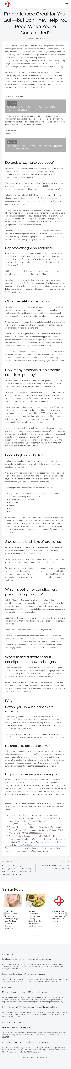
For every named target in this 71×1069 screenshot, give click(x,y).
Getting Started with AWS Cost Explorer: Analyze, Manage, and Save (29, 1007)
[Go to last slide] (5, 914)
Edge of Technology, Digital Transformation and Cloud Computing (28, 1042)
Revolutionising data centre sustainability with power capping (26, 959)
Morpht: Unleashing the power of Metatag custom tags (24, 992)
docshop (31, 39)
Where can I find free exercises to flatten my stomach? (55, 865)
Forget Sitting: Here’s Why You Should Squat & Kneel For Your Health (58, 916)
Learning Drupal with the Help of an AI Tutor (20, 1027)
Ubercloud (7, 954)
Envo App (6, 987)
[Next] (66, 914)
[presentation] (12, 900)
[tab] (31, 935)
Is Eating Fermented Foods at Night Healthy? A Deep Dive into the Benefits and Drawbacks (35, 919)
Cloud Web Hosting (12, 1023)
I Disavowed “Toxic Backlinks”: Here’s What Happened (23, 974)
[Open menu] (66, 4)
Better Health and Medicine (35, 9)
